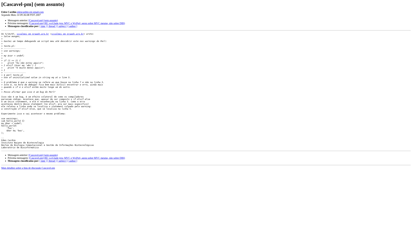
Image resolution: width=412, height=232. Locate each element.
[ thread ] (51, 26)
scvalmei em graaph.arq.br (33, 34)
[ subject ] (62, 26)
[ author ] (72, 26)
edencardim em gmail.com (30, 12)
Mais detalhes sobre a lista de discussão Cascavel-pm (28, 168)
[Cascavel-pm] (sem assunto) (43, 20)
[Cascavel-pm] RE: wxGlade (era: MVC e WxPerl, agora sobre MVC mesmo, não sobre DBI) (77, 23)
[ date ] (43, 26)
